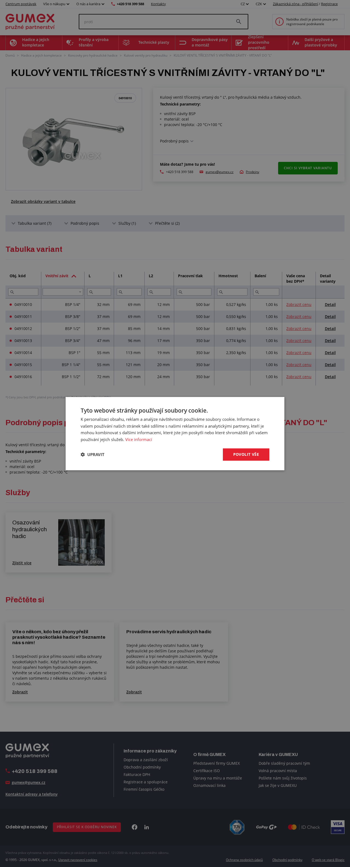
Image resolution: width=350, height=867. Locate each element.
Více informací (138, 439)
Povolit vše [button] (246, 454)
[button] (92, 454)
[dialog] (175, 433)
